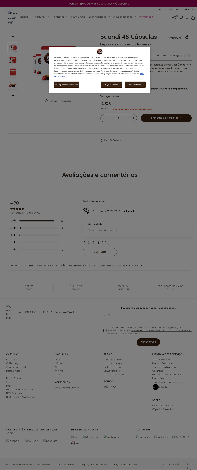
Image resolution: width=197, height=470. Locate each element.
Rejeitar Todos (111, 85)
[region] (99, 70)
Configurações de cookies (66, 85)
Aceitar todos (135, 85)
